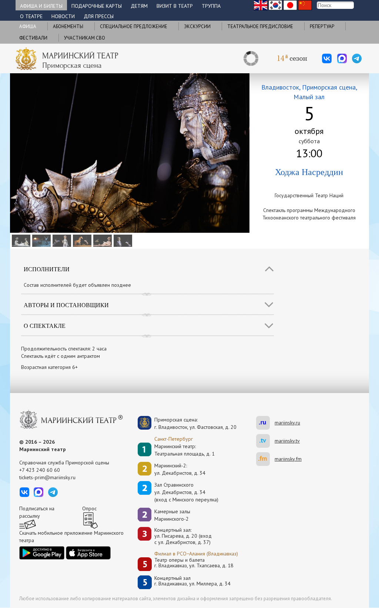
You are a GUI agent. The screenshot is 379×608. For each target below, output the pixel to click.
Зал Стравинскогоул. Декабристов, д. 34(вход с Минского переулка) (186, 492)
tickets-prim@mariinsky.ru (47, 477)
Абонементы (68, 26)
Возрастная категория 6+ (49, 367)
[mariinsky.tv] (265, 441)
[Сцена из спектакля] (20, 240)
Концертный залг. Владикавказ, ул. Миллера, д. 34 (192, 581)
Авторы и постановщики (66, 304)
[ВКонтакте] (327, 58)
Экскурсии (197, 26)
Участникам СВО (84, 38)
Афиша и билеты (41, 6)
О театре (31, 16)
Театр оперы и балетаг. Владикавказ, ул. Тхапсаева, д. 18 (194, 563)
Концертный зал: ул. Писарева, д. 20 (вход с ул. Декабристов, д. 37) (183, 536)
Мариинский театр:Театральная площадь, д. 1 (184, 450)
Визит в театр (175, 6)
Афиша (27, 26)
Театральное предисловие (260, 26)
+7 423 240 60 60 (39, 470)
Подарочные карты (96, 6)
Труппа (211, 6)
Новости (63, 16)
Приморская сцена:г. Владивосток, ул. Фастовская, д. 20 (187, 423)
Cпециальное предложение (133, 26)
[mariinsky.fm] (265, 459)
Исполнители (47, 268)
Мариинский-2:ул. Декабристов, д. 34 (179, 469)
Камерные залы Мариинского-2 (172, 515)
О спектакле (45, 325)
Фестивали (33, 38)
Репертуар (322, 26)
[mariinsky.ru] (265, 423)
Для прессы (99, 16)
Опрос (89, 508)
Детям (139, 6)
